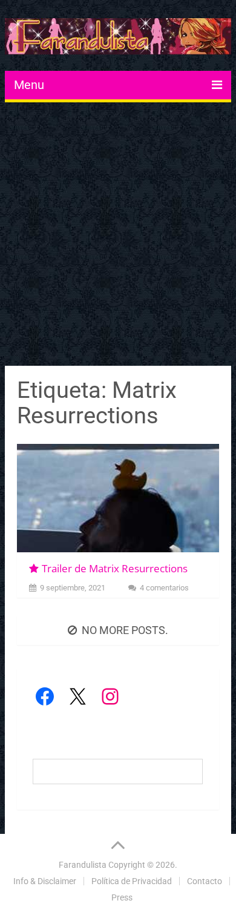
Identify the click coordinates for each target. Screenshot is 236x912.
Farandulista (83, 865)
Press (122, 897)
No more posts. (125, 630)
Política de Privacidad (131, 881)
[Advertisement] (118, 235)
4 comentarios (164, 587)
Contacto (204, 881)
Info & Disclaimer (44, 881)
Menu (29, 85)
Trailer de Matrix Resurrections (115, 568)
